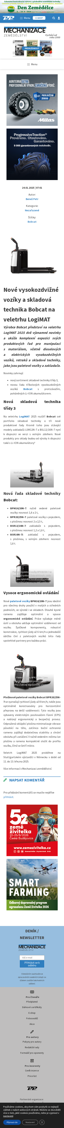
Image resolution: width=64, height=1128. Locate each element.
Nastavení (30, 1122)
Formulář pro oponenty (32, 1052)
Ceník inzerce (32, 1070)
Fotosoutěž (32, 1018)
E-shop (32, 1012)
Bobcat (32, 221)
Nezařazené (32, 210)
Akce (32, 1024)
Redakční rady (32, 1047)
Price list (32, 1076)
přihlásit (8, 797)
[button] (32, 964)
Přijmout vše (12, 1122)
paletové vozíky (20, 601)
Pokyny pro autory (32, 1041)
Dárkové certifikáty (32, 1007)
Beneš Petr (32, 199)
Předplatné (32, 1001)
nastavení (8, 1116)
